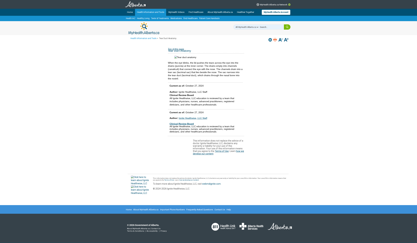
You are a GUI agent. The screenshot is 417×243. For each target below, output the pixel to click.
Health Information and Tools (150, 12)
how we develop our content (189, 180)
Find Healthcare (196, 12)
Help (229, 209)
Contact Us (220, 209)
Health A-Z (130, 18)
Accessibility (152, 231)
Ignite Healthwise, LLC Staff (193, 118)
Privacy (163, 231)
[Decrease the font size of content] (280, 40)
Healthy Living (143, 18)
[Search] (287, 27)
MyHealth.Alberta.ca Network (273, 4)
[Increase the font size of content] (286, 40)
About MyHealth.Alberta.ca (220, 12)
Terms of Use (222, 151)
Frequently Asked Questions (199, 209)
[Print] (275, 39)
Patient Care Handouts (209, 18)
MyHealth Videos (176, 12)
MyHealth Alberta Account (276, 12)
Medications (176, 18)
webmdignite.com (211, 183)
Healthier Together (245, 12)
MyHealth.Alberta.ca (143, 28)
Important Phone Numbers (172, 209)
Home (130, 12)
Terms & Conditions (135, 231)
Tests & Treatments (160, 18)
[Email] (270, 39)
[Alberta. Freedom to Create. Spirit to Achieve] (278, 228)
